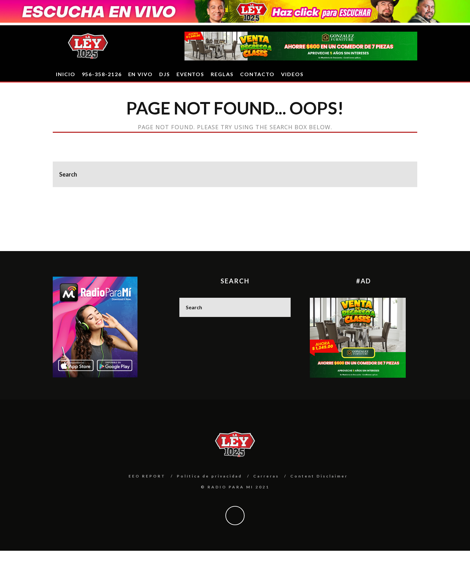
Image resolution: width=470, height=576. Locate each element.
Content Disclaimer (319, 476)
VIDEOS (292, 74)
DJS (164, 74)
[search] (404, 174)
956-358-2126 (102, 74)
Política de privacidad (209, 476)
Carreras (266, 476)
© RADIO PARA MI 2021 (235, 487)
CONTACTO (257, 74)
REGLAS (222, 74)
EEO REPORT (147, 476)
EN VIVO (140, 74)
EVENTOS (190, 74)
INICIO (65, 74)
